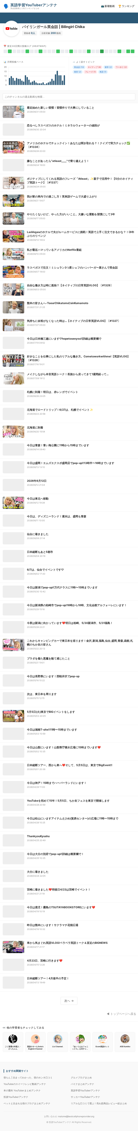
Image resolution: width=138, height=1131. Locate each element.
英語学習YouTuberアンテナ (85, 1090)
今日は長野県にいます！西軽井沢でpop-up (53, 676)
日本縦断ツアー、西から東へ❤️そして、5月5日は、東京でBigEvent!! (69, 765)
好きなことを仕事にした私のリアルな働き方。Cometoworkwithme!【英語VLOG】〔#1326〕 (78, 358)
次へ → (69, 1000)
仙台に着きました (38, 534)
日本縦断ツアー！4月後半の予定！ (48, 978)
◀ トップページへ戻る (121, 1014)
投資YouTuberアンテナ (16, 1096)
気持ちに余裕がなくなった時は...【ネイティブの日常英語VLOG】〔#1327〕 (73, 321)
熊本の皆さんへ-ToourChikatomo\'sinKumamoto (57, 303)
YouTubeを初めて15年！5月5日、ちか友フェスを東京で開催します (68, 800)
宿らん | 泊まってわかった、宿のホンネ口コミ (28, 1077)
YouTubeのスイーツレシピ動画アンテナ (25, 1084)
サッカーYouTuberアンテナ (85, 1096)
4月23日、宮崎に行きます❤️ (45, 960)
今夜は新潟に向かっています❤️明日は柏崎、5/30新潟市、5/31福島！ (70, 623)
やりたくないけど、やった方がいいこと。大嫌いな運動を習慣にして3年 (71, 214)
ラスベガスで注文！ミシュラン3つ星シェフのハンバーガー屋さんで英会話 (72, 267)
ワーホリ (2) (121, 67)
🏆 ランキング (126, 6)
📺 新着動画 (108, 6)
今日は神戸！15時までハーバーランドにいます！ (57, 783)
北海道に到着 (35, 427)
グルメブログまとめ (81, 1077)
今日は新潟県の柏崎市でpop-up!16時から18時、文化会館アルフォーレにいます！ (77, 605)
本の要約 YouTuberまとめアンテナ (22, 1090)
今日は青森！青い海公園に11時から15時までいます (58, 445)
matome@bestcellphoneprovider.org (76, 1116)
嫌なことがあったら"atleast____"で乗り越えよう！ (58, 161)
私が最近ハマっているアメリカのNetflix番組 (54, 249)
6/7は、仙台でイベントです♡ (45, 569)
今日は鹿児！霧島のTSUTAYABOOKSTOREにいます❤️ (61, 907)
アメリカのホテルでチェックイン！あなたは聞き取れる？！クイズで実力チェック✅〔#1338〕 (78, 145)
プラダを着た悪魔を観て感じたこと (48, 658)
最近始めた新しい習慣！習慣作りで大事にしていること (60, 107)
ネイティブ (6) (94, 67)
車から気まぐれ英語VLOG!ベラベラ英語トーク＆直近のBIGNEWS (67, 943)
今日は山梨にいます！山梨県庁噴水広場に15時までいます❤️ (64, 747)
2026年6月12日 (37, 480)
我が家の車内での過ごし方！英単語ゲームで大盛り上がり (62, 196)
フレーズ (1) (90, 72)
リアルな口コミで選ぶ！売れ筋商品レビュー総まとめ (99, 1103)
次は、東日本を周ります (42, 694)
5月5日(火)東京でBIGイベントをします (51, 711)
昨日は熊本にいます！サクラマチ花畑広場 (52, 925)
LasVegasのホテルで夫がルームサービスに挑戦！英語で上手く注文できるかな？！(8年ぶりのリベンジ (80, 233)
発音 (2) (77, 72)
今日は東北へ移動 (38, 498)
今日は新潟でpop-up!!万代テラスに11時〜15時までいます (62, 587)
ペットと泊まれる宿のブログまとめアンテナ (27, 1103)
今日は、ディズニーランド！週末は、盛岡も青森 (56, 516)
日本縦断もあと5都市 (40, 552)
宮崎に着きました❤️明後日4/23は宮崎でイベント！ (59, 889)
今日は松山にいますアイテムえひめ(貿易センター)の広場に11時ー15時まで (72, 818)
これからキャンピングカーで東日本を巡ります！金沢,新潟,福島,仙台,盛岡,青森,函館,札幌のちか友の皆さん (80, 642)
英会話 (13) (79, 67)
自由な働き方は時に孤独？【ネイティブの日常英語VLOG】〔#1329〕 (70, 285)
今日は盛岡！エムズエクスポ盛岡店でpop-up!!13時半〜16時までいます (70, 463)
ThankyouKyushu (38, 836)
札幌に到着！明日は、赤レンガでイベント (52, 392)
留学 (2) (108, 67)
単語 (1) (103, 72)
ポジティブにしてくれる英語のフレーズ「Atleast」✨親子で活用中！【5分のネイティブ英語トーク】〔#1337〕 (80, 180)
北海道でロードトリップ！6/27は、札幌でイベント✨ (60, 409)
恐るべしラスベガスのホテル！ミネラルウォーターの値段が (63, 125)
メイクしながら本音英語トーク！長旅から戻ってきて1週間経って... (68, 374)
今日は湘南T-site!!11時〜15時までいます (52, 729)
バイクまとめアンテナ (82, 1084)
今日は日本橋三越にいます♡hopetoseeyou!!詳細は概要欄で (64, 338)
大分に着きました (38, 871)
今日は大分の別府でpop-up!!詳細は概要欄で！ (55, 854)
